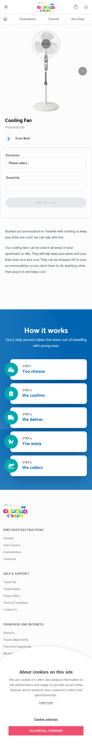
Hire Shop (77, 19)
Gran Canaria (11, 545)
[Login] (86, 7)
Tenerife (53, 19)
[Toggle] (6, 7)
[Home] (46, 511)
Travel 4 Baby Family (15, 639)
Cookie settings (46, 719)
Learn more (46, 702)
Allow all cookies (46, 730)
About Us (9, 633)
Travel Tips (9, 582)
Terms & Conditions (15, 602)
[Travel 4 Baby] (46, 7)
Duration (12, 155)
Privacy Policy (11, 596)
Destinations (27, 19)
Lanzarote (9, 559)
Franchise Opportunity (17, 646)
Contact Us (10, 609)
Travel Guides (11, 589)
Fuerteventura (12, 552)
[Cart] (75, 7)
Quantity (13, 177)
